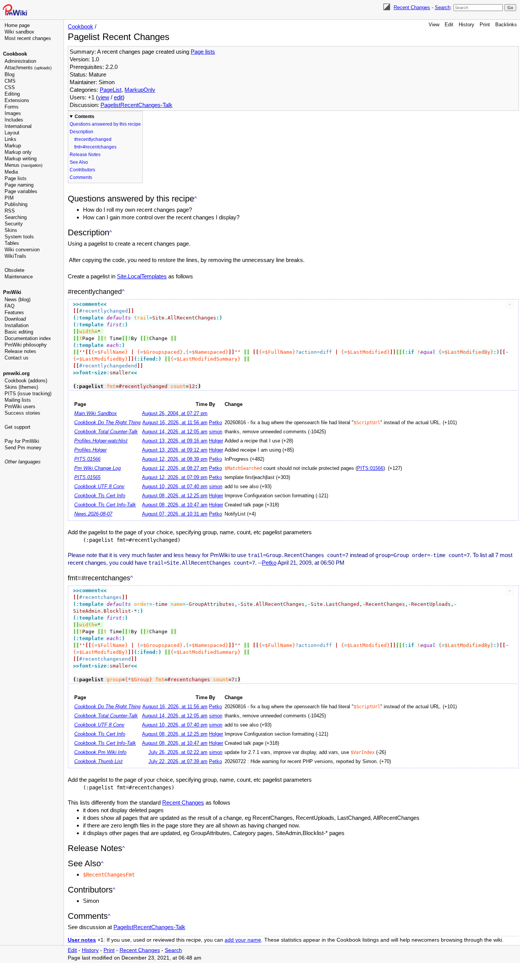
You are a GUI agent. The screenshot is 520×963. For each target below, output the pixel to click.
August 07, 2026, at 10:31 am (174, 514)
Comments (81, 177)
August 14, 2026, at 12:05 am (174, 431)
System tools (19, 237)
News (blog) (17, 299)
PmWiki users (20, 406)
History (466, 24)
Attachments (28, 67)
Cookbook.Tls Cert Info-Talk (105, 505)
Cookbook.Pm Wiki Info (100, 752)
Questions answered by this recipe (105, 124)
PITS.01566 (87, 459)
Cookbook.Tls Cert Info (99, 495)
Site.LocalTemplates (142, 276)
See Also (79, 162)
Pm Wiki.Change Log (97, 468)
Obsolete (14, 270)
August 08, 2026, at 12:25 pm (174, 495)
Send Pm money (23, 447)
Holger (216, 441)
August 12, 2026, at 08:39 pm (174, 459)
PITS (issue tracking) (28, 393)
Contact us (17, 358)
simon (215, 431)
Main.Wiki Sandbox (95, 413)
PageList (110, 89)
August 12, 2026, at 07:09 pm (174, 477)
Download (15, 319)
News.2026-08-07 (93, 514)
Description (81, 131)
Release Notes (85, 154)
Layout (12, 133)
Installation (17, 325)
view (103, 97)
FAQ (9, 306)
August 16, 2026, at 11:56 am (174, 422)
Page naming (19, 185)
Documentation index (28, 338)
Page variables (21, 191)
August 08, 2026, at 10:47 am (174, 505)
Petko (215, 422)
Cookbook (15, 54)
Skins (11, 230)
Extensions (17, 100)
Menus (24, 165)
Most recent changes (28, 38)
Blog (9, 74)
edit (118, 97)
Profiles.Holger (90, 450)
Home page (17, 25)
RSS (10, 211)
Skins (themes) (21, 387)
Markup (13, 146)
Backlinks (506, 24)
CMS (10, 81)
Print (485, 24)
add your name (243, 940)
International (18, 126)
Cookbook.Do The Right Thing (107, 422)
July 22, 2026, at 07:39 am (177, 761)
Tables (12, 243)
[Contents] (195, 198)
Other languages (23, 462)
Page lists (16, 178)
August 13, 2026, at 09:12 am (174, 450)
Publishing (16, 204)
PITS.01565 (87, 477)
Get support (17, 427)
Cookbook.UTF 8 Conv (99, 486)
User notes (82, 940)
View (434, 24)
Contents (84, 116)
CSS (10, 87)
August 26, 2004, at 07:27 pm (174, 413)
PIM (9, 198)
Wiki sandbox (19, 32)
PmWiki (12, 292)
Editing (12, 94)
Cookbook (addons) (26, 380)
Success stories (22, 413)
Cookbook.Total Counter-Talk (106, 431)
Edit (449, 24)
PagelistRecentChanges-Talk (136, 105)
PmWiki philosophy (26, 345)
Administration (20, 61)
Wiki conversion (22, 249)
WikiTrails (15, 256)
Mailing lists (18, 400)
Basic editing (19, 332)
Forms (12, 107)
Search (442, 7)
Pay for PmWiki (22, 441)
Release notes (20, 351)
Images (13, 113)
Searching (16, 217)
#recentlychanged (93, 139)
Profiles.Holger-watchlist (101, 441)
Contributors (82, 169)
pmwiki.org (16, 373)
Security (14, 224)
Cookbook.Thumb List (98, 761)
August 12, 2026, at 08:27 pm (174, 468)
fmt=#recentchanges (95, 147)
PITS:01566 (370, 468)
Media (11, 172)
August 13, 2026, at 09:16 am (174, 441)
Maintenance (19, 276)
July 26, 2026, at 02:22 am (177, 752)
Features (14, 312)
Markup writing (21, 158)
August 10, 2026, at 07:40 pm (174, 486)
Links (10, 139)
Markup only (18, 152)
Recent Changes (412, 7)
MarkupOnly (139, 89)
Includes (14, 120)
